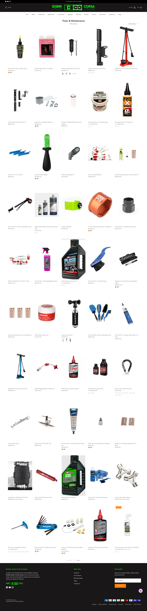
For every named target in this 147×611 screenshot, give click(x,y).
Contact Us (112, 14)
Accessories (61, 14)
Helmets (78, 14)
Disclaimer (120, 604)
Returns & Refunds (102, 604)
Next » (78, 560)
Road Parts (51, 14)
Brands (86, 14)
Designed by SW (10, 601)
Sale (27, 14)
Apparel (70, 14)
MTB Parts (41, 14)
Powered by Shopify (18, 601)
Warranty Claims (112, 604)
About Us (76, 573)
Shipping (94, 604)
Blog (120, 14)
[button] (141, 591)
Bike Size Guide (78, 578)
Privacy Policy (128, 604)
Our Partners (77, 575)
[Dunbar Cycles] (73, 7)
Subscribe (120, 586)
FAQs (75, 581)
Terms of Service (137, 604)
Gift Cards (102, 14)
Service (94, 14)
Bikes (33, 14)
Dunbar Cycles (13, 600)
